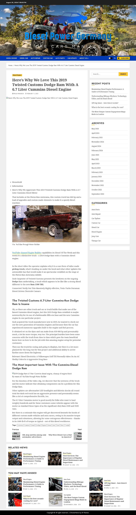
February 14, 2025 (30, 503)
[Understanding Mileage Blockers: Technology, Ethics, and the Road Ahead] (55, 484)
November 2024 (98, 142)
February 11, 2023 (32, 94)
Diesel (33, 425)
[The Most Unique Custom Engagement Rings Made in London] (55, 499)
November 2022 (98, 185)
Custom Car (48, 58)
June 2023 (95, 155)
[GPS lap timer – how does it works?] (96, 484)
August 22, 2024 (70, 465)
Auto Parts (60, 58)
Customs (26, 425)
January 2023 (97, 177)
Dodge (38, 425)
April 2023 (95, 163)
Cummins (20, 425)
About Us (83, 58)
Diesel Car (24, 58)
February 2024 (97, 150)
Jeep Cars (95, 236)
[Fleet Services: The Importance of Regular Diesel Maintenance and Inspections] (54, 458)
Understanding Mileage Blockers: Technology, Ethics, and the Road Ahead (75, 484)
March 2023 (96, 168)
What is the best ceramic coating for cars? (108, 107)
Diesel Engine (11, 58)
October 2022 (97, 190)
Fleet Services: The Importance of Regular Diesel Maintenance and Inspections (73, 459)
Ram (62, 425)
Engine (44, 425)
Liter (54, 425)
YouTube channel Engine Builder (26, 252)
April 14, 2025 (110, 488)
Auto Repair (35, 58)
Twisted (67, 425)
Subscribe (125, 58)
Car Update (72, 58)
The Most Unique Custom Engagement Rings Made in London (75, 499)
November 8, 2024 (71, 505)
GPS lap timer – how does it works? (105, 103)
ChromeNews (74, 513)
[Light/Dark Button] (111, 58)
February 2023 (97, 172)
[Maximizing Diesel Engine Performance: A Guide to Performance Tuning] (15, 458)
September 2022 (98, 194)
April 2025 (95, 133)
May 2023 (95, 159)
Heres (49, 425)
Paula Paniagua (19, 94)
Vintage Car (96, 241)
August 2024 (96, 146)
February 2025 (97, 137)
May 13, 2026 (29, 464)
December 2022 (97, 181)
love (58, 425)
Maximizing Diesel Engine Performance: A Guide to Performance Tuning (34, 458)
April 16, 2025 (69, 489)
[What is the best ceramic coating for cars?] (15, 499)
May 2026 (95, 129)
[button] (115, 58)
